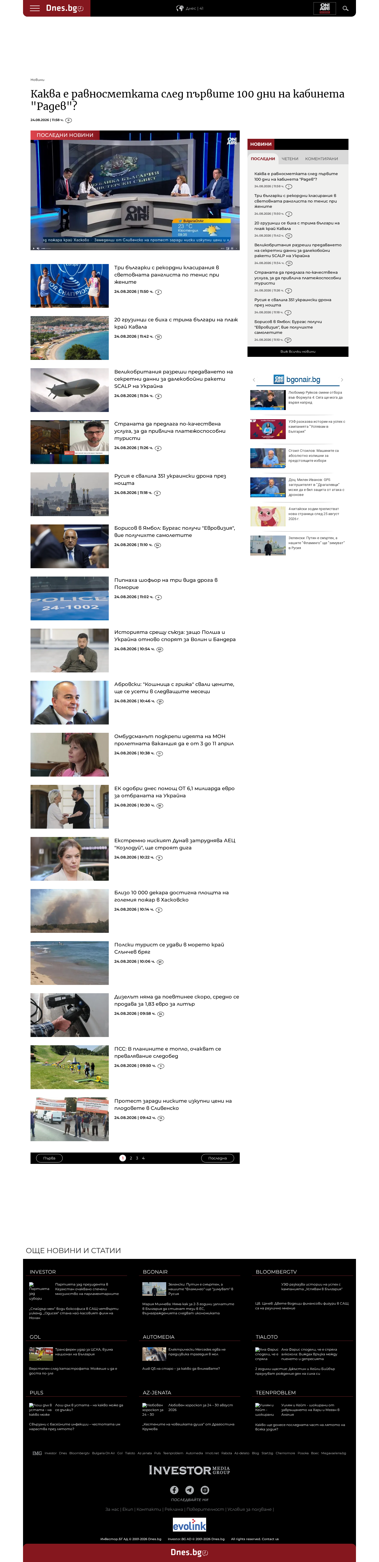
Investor (43, 1272)
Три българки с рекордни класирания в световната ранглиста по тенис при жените (166, 275)
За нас (112, 1509)
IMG (37, 1453)
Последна (217, 1158)
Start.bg (267, 1453)
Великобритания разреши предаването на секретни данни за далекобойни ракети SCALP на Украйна (173, 379)
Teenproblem (276, 1393)
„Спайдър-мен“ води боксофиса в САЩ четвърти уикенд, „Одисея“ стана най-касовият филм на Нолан (73, 1313)
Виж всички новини (298, 351)
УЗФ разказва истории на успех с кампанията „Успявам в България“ (312, 1286)
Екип (127, 1509)
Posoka (303, 1453)
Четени (290, 158)
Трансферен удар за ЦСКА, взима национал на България (84, 1351)
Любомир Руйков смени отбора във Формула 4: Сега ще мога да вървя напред (316, 397)
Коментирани (321, 158)
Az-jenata (157, 1393)
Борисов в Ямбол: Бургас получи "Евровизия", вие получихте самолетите (288, 327)
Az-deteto (241, 1453)
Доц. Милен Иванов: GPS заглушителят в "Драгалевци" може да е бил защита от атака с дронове (316, 487)
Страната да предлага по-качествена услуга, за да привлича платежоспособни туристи (170, 431)
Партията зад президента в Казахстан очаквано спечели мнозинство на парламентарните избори (74, 1291)
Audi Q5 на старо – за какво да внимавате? (181, 1368)
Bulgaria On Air (103, 1453)
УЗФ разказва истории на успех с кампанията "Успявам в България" (317, 426)
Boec (315, 1453)
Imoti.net (212, 1453)
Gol (35, 1337)
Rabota (226, 1453)
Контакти (149, 1509)
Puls (36, 1393)
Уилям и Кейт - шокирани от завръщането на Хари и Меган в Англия (310, 1410)
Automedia (159, 1337)
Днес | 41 (194, 8)
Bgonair (155, 1272)
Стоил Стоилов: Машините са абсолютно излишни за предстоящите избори (314, 456)
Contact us (270, 1539)
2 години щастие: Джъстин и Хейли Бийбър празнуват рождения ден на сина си (295, 1371)
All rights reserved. (181, 1539)
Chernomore (285, 1453)
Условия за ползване (250, 1509)
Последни (263, 158)
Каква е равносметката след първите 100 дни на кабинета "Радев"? (296, 176)
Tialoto (267, 1337)
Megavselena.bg (333, 1453)
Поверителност (205, 1509)
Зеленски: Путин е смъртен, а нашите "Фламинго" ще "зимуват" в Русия (317, 543)
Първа (49, 1158)
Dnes (63, 1453)
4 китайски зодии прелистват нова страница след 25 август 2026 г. (314, 514)
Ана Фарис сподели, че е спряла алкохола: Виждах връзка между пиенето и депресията (309, 1354)
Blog (255, 1453)
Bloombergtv (276, 1272)
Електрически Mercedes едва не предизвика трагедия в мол (197, 1351)
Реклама (174, 1509)
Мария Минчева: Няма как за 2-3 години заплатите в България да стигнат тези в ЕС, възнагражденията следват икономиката (188, 1308)
